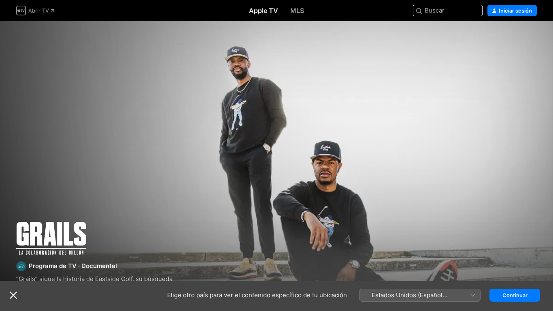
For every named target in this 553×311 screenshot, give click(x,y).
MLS (297, 10)
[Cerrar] (13, 295)
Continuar (514, 295)
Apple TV (263, 10)
